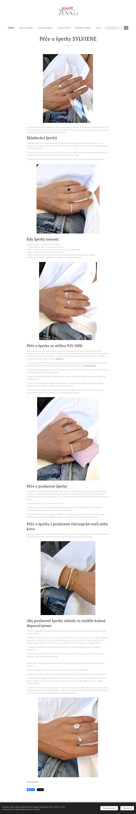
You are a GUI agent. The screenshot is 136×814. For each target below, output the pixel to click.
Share (32, 789)
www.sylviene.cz (90, 365)
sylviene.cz (59, 359)
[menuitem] (12, 27)
